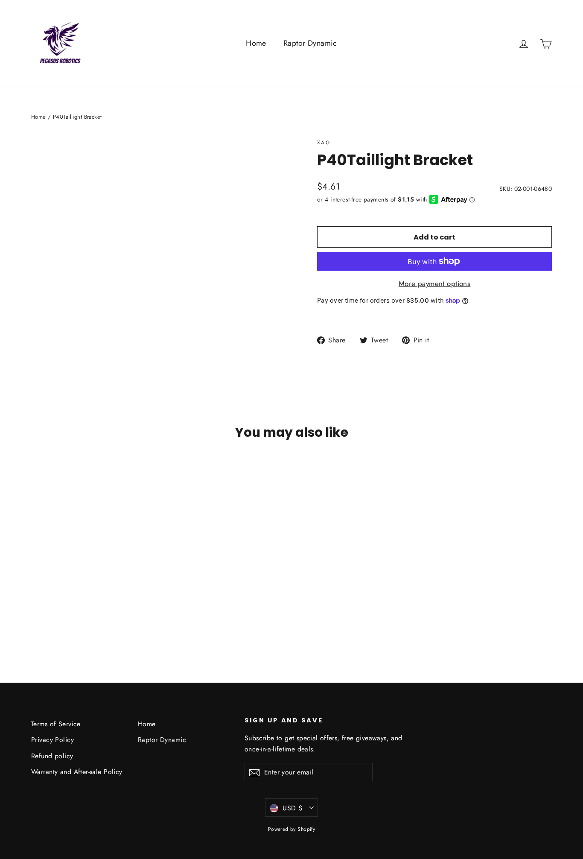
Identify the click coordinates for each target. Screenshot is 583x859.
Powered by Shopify (291, 829)
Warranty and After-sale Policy (76, 772)
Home (256, 43)
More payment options (435, 283)
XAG (323, 142)
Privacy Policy (52, 740)
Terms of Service (56, 724)
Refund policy (52, 756)
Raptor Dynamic (310, 43)
